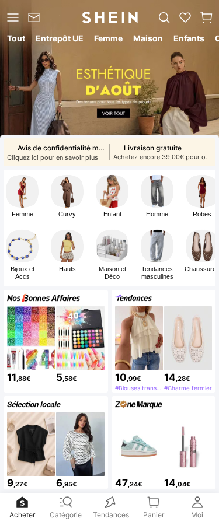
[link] (35, 17)
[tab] (15, 40)
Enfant (112, 214)
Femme (22, 214)
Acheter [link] (22, 512)
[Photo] (22, 191)
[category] (11, 17)
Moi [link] (197, 512)
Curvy (67, 214)
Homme (157, 214)
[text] (31, 377)
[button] (206, 17)
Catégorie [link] (66, 512)
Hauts (67, 268)
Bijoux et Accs (22, 272)
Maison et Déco (112, 272)
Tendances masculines (157, 272)
